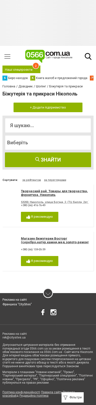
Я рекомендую (41, 216)
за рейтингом (31, 180)
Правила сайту (51, 392)
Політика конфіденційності (21, 392)
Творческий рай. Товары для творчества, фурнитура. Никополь (54, 193)
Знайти (50, 160)
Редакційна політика (33, 395)
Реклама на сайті (14, 299)
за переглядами (55, 180)
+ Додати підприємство (48, 107)
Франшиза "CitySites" (17, 304)
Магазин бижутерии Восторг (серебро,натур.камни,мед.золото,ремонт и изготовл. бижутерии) (55, 242)
